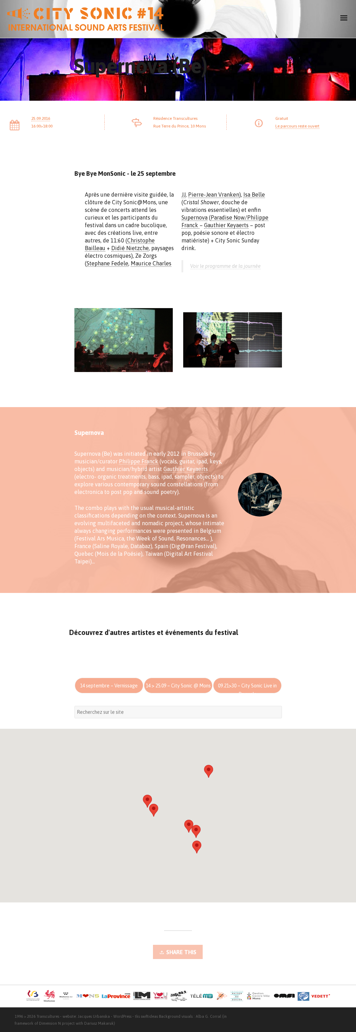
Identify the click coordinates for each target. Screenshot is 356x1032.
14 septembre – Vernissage (109, 685)
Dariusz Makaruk (99, 1023)
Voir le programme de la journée (225, 266)
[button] (208, 771)
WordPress (122, 1016)
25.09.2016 (40, 118)
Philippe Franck (138, 461)
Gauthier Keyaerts (226, 225)
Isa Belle (254, 194)
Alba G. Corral (208, 1016)
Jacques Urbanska (94, 1016)
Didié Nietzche (130, 248)
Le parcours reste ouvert (297, 126)
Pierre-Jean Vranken (213, 194)
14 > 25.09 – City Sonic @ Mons (178, 685)
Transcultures (48, 1016)
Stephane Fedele (107, 263)
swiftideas (149, 1016)
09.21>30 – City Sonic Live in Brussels (247, 688)
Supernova (194, 217)
